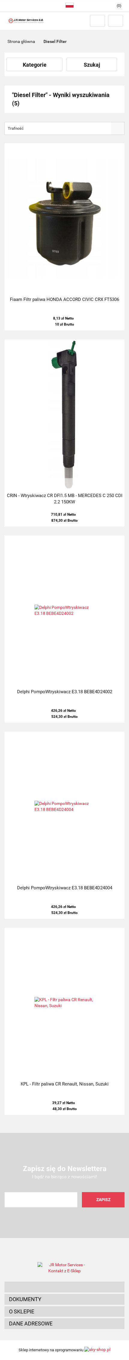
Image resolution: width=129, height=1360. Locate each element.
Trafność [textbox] (16, 128)
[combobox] (64, 128)
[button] (64, 1287)
